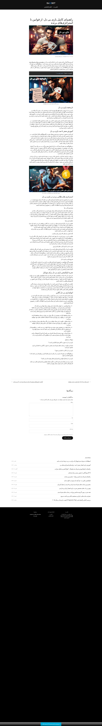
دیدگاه (71, 402)
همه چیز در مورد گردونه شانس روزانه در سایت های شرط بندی (74, 492)
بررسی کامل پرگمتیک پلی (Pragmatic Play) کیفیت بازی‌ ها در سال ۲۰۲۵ (71, 500)
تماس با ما (35, 515)
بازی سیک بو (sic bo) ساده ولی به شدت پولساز (78, 382)
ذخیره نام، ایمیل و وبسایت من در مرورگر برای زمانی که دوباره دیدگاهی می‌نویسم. (58, 434)
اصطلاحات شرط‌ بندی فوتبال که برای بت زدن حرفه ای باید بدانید (74, 461)
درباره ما (35, 512)
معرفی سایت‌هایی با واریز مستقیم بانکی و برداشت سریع (76, 496)
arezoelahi (65, 56)
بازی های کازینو (58, 110)
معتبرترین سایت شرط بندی (36, 62)
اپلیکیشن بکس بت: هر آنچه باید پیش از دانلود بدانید (77, 480)
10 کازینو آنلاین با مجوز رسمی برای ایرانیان (79, 473)
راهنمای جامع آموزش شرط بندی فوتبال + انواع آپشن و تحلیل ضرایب (73, 469)
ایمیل (72, 423)
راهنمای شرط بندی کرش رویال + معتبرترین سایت (77, 476)
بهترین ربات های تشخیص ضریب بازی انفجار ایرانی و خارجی (75, 488)
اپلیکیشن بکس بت (39, 275)
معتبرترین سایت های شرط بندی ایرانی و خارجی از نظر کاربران (74, 484)
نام (72, 417)
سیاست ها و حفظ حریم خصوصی (35, 514)
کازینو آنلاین (43, 134)
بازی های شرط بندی (58, 56)
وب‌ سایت (71, 429)
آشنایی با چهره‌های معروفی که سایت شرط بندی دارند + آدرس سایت (28, 382)
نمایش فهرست (60, 73)
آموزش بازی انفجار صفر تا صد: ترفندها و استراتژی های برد (75, 465)
